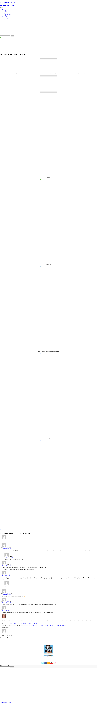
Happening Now (5, 16)
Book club (6, 30)
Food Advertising (11, 640)
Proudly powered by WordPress (5, 702)
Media (5, 24)
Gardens (5, 12)
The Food (4, 9)
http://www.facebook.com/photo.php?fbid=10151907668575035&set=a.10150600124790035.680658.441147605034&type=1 (43, 625)
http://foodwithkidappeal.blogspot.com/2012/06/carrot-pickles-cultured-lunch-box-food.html (26, 623)
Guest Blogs (6, 18)
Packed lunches (7, 13)
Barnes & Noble (48, 657)
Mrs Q (3, 23)
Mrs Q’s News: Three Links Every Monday (25, 530)
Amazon (43, 657)
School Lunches (7, 15)
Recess (5, 27)
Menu (1, 7)
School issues (4, 26)
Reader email (6, 20)
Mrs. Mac (8, 574)
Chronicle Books (55, 657)
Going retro (4, 29)
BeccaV (8, 538)
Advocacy (6, 10)
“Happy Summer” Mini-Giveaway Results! (8, 530)
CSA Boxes (6, 11)
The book (6, 25)
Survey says (6, 22)
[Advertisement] (3, 685)
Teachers (6, 28)
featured (10, 57)
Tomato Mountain (9, 527)
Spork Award (6, 21)
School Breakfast (7, 14)
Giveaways (6, 17)
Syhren (8, 601)
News (5, 19)
